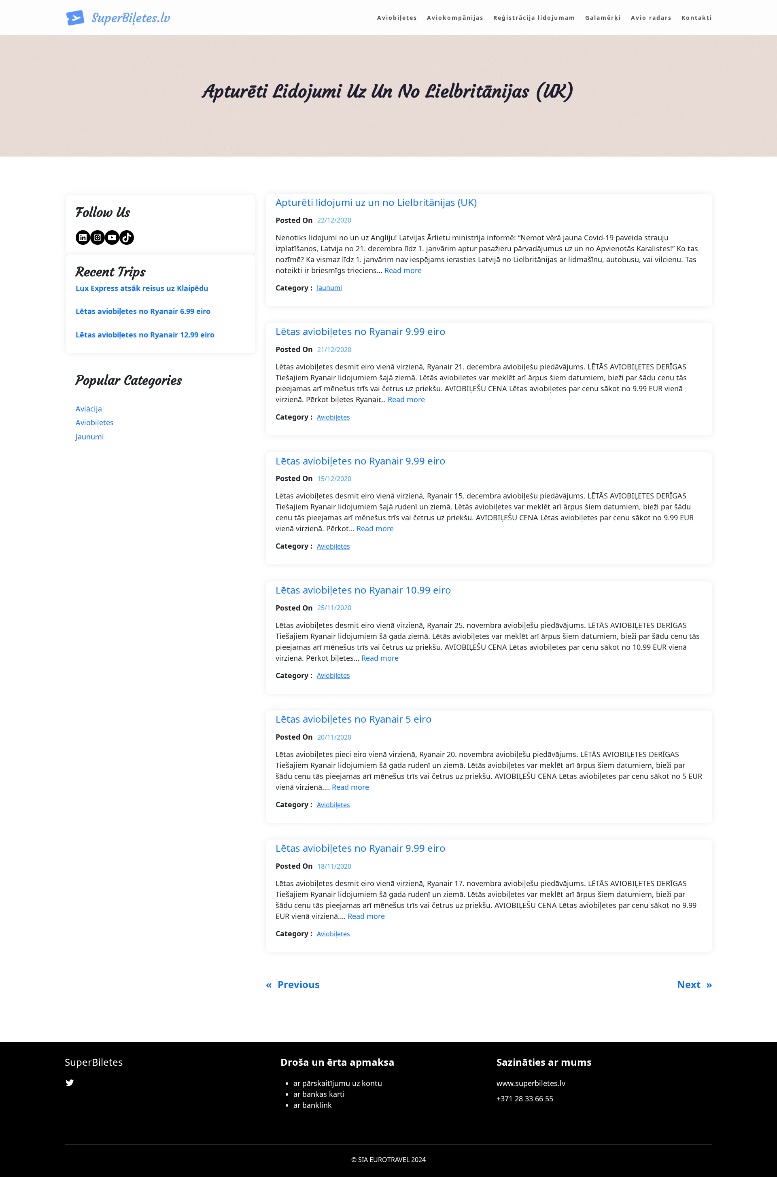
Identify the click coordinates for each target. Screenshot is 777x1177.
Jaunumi (90, 436)
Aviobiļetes (95, 422)
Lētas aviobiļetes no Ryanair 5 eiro (354, 719)
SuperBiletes (94, 1062)
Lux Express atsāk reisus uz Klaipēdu (142, 288)
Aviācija (89, 409)
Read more (403, 270)
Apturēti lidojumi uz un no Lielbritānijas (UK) (376, 202)
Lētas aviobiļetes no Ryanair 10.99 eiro (363, 590)
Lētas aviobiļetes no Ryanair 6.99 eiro (143, 311)
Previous (293, 984)
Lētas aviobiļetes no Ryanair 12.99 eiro (145, 335)
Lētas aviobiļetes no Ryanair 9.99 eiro (361, 331)
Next (694, 984)
